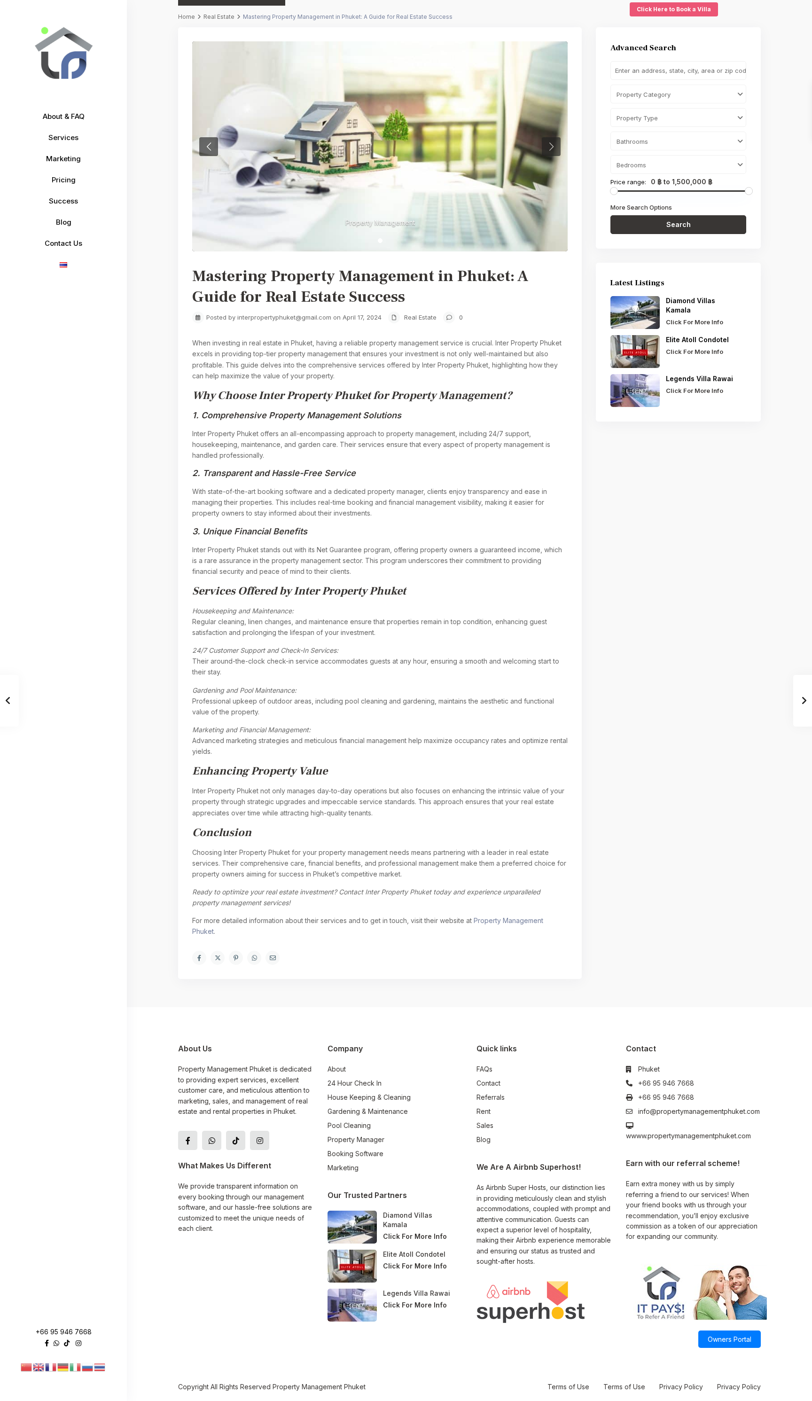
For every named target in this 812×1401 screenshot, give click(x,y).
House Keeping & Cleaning (369, 1097)
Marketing (63, 158)
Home (186, 16)
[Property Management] (380, 146)
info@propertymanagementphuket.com (699, 1111)
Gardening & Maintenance (368, 1111)
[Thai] (100, 1366)
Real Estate (218, 16)
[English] (39, 1366)
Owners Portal (729, 1339)
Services (63, 137)
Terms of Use (568, 1387)
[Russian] (88, 1366)
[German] (63, 1366)
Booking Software (355, 1154)
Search (678, 224)
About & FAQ (64, 116)
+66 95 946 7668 (64, 1332)
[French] (51, 1366)
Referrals (490, 1097)
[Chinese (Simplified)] (27, 1366)
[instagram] (78, 1343)
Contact (488, 1083)
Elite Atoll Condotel (698, 340)
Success (63, 200)
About (337, 1069)
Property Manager (356, 1139)
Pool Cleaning (349, 1125)
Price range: (628, 182)
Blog (63, 222)
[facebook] (46, 1343)
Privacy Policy (681, 1387)
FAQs (484, 1069)
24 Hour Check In (355, 1083)
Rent (483, 1111)
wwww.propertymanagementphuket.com (688, 1136)
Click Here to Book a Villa (674, 9)
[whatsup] (56, 1343)
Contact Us (63, 243)
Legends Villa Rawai (699, 379)
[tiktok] (67, 1343)
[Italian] (76, 1366)
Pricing (64, 179)
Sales (484, 1125)
